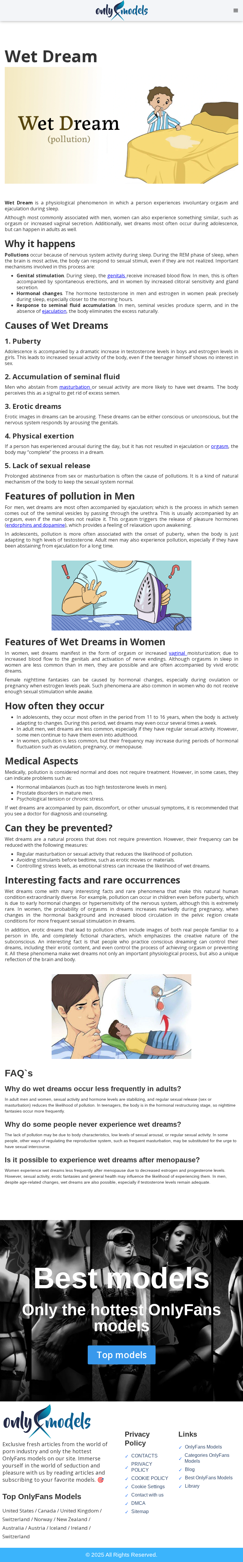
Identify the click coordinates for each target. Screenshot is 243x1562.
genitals (117, 275)
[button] (236, 11)
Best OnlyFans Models (209, 1477)
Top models (122, 1355)
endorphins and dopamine (35, 525)
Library (192, 1486)
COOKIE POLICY (149, 1478)
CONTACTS (144, 1455)
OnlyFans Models (203, 1446)
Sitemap (140, 1511)
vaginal (178, 653)
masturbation (75, 387)
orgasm (219, 446)
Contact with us (147, 1494)
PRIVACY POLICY (141, 1467)
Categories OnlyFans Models (207, 1458)
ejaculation (54, 311)
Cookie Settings (148, 1486)
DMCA (138, 1503)
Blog (190, 1469)
